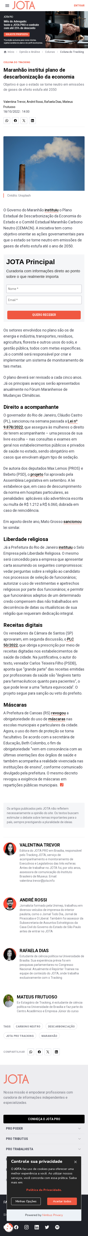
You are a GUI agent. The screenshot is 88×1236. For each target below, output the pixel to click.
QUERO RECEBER (44, 315)
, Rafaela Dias (52, 101)
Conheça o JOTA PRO (44, 1119)
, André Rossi (34, 101)
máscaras (56, 719)
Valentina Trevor (14, 101)
